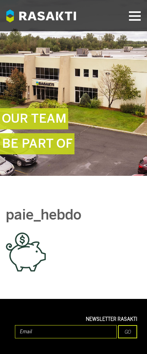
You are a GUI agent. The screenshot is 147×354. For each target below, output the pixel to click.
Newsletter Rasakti (111, 319)
